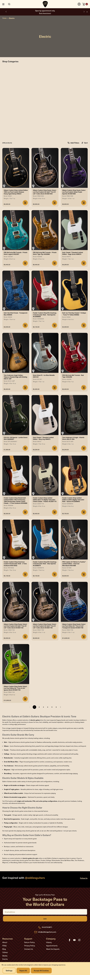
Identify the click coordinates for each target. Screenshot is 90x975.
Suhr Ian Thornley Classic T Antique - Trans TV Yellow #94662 (74, 313)
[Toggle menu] (5, 4)
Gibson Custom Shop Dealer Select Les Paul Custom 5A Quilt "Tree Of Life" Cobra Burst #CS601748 (44, 626)
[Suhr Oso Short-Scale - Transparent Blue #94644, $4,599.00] (15, 290)
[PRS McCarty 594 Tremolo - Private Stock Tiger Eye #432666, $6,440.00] (45, 230)
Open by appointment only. (45, 12)
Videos (5, 952)
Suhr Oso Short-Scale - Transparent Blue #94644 (15, 313)
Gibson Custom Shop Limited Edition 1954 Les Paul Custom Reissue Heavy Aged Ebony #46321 (16, 192)
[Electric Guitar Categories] (45, 119)
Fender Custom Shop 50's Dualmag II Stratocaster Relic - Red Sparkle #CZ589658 (44, 314)
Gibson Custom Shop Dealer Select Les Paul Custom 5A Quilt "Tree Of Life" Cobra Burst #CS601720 (15, 626)
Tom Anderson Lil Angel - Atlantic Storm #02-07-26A (73, 438)
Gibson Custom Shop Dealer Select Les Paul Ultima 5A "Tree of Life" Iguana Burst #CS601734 (15, 688)
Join (45, 918)
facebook (69, 940)
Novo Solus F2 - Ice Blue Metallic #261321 (44, 376)
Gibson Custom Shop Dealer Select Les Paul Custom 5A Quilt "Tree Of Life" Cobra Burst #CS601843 (44, 192)
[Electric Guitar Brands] (45, 82)
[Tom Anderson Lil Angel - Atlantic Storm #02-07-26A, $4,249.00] (74, 415)
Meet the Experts (52, 949)
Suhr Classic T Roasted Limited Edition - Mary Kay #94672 (43, 438)
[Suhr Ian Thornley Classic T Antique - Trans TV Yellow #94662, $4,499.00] (74, 290)
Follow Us (83, 878)
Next (84, 12)
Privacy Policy (29, 945)
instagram (79, 940)
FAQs (4, 945)
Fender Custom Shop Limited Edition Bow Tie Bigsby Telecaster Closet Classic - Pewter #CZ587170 (44, 499)
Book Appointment (45, 13)
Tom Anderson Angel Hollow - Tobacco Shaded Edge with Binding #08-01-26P (15, 377)
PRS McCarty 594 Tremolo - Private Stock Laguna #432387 (15, 253)
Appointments (51, 945)
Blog (4, 949)
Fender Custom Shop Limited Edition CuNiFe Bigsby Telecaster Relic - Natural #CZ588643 (73, 499)
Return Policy (29, 942)
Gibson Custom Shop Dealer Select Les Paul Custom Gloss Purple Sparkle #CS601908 (73, 192)
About (4, 942)
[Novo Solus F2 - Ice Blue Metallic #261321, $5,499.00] (45, 353)
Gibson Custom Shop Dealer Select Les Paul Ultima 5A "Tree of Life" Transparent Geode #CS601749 (73, 626)
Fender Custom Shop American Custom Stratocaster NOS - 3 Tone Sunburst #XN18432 (15, 563)
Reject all (23, 970)
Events (5, 959)
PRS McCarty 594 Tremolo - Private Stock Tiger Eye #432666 (44, 253)
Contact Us (28, 949)
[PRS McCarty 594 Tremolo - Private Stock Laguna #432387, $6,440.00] (15, 230)
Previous (6, 12)
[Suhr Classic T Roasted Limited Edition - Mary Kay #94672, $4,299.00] (45, 415)
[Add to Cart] (25, 202)
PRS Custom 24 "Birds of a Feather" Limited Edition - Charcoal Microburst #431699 (74, 563)
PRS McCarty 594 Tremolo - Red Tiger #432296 (73, 376)
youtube (74, 940)
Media (4, 956)
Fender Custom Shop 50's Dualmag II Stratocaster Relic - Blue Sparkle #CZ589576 (44, 563)
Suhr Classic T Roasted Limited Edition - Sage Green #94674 (72, 253)
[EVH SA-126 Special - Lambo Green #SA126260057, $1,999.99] (15, 415)
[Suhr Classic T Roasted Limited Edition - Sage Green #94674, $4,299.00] (74, 230)
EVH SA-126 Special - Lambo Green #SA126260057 (15, 438)
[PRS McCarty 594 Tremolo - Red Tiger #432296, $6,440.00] (74, 353)
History (49, 942)
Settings (9, 970)
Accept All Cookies (41, 970)
